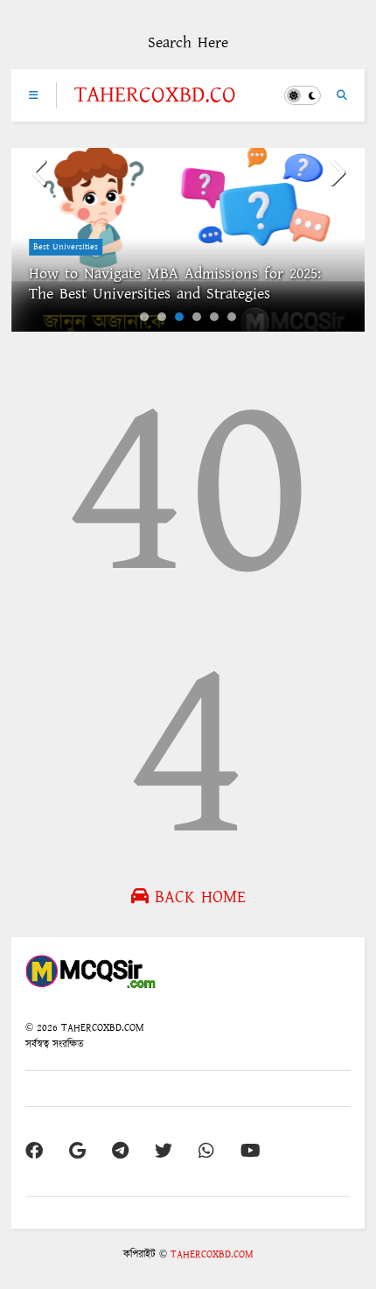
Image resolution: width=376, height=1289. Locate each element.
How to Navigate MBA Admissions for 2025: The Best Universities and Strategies (175, 284)
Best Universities (65, 247)
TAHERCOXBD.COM (155, 108)
